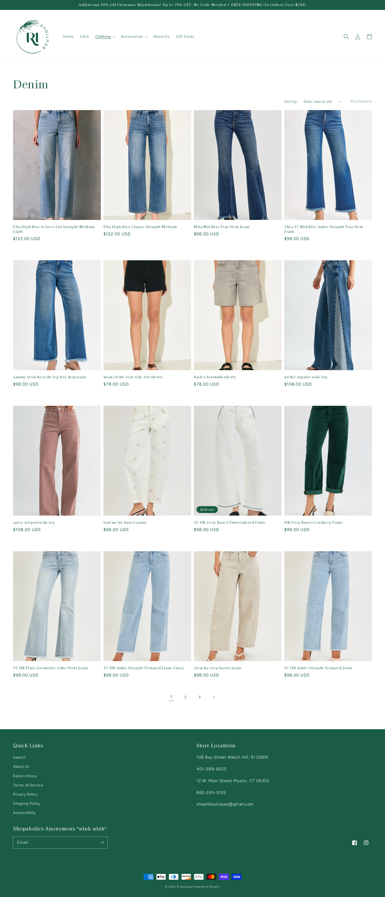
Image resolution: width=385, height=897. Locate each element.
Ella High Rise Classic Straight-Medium (140, 226)
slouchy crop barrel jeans (217, 668)
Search (19, 757)
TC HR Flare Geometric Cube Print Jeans (50, 668)
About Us (21, 766)
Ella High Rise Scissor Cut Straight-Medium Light (53, 229)
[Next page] (213, 697)
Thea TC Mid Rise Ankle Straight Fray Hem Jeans (323, 229)
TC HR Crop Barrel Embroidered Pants (229, 522)
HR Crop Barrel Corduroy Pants (313, 522)
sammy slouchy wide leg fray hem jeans (49, 377)
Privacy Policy (25, 794)
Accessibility (24, 812)
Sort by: (291, 101)
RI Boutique (185, 886)
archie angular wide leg (306, 377)
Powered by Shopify (206, 886)
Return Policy (25, 776)
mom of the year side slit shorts (133, 377)
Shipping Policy (26, 803)
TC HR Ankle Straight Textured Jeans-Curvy (143, 668)
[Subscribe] (101, 842)
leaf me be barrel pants (125, 522)
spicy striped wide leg (34, 522)
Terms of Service (28, 785)
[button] (346, 36)
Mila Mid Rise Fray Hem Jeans (222, 226)
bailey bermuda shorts (215, 377)
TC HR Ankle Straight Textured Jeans (318, 668)
